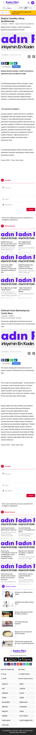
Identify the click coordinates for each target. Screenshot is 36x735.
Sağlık (20, 730)
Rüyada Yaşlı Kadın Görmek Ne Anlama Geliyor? (24, 613)
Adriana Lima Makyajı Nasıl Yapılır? (23, 593)
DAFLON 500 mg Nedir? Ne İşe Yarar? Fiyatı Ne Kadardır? (24, 642)
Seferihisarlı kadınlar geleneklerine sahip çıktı (9, 529)
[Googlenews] (24, 664)
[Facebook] (5, 664)
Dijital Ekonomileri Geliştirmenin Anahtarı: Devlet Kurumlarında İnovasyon (8, 577)
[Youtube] (18, 664)
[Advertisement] (18, 169)
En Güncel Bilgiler (28, 730)
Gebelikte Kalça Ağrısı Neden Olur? (24, 603)
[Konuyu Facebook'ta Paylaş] (3, 63)
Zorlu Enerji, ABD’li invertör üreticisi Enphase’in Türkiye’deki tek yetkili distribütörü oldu (8, 268)
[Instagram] (11, 664)
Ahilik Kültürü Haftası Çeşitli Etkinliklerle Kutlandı (25, 576)
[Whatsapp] (27, 664)
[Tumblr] (30, 664)
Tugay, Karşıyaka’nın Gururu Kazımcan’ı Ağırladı (25, 289)
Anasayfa (4, 24)
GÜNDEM (11, 24)
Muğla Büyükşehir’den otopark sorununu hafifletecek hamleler (25, 266)
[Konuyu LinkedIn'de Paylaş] (15, 63)
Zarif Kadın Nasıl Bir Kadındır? (21, 623)
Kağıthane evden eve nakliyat (17, 732)
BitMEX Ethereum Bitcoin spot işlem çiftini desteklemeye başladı (9, 244)
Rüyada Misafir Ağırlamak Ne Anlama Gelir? (21, 13)
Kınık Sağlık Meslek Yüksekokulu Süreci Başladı (24, 244)
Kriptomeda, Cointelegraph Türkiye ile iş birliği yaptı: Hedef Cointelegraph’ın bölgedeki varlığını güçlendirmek (9, 555)
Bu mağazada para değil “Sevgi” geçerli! (9, 288)
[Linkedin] (15, 664)
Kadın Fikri (15, 730)
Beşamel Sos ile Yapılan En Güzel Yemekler (23, 632)
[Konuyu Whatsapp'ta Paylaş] (11, 63)
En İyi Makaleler (6, 730)
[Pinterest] (21, 664)
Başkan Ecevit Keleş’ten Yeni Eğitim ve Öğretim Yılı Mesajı (26, 553)
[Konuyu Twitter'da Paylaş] (7, 63)
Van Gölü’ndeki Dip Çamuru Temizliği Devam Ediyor (26, 530)
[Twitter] (8, 664)
